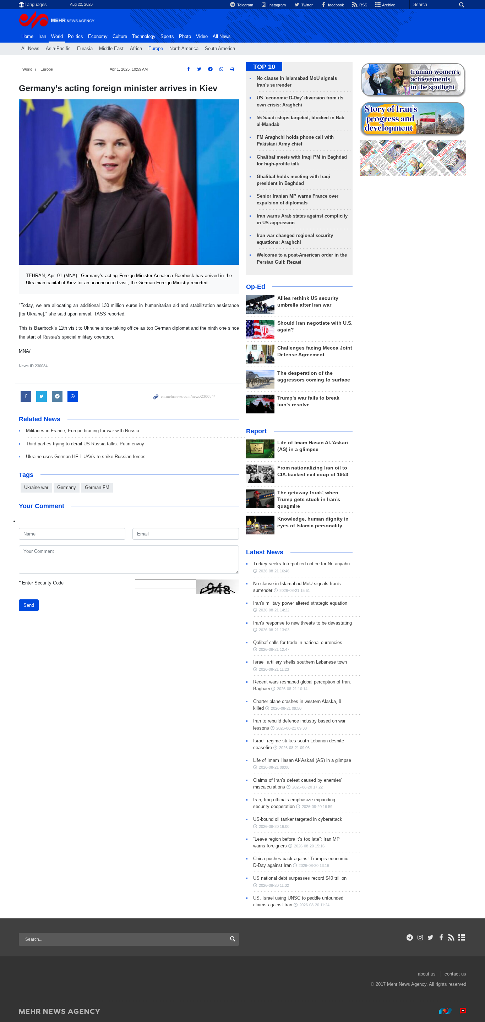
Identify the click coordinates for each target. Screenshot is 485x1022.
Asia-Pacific (58, 48)
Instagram (276, 5)
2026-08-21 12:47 (274, 649)
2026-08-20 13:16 (314, 865)
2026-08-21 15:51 (294, 590)
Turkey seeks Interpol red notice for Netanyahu (301, 563)
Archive (388, 5)
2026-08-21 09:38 (291, 728)
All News (30, 48)
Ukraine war (36, 487)
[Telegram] (409, 937)
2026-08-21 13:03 (274, 630)
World (57, 36)
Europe (155, 48)
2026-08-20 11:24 (314, 905)
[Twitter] (430, 937)
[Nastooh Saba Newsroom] (442, 1011)
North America (183, 48)
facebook (335, 5)
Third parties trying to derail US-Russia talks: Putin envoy (85, 443)
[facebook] (440, 937)
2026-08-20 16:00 (274, 826)
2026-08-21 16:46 (274, 571)
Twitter (306, 5)
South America (220, 48)
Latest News (264, 552)
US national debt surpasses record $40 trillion (300, 878)
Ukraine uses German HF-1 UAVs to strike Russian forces (86, 456)
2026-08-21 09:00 (274, 767)
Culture (120, 36)
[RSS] (451, 937)
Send (28, 605)
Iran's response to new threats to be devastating (302, 623)
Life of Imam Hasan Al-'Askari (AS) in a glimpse (302, 760)
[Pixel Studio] (459, 1011)
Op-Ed (255, 286)
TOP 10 (264, 66)
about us (427, 974)
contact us (455, 974)
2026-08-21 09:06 (294, 748)
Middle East (111, 48)
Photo (185, 36)
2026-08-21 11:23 (274, 669)
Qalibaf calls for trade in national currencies (297, 642)
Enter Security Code (41, 583)
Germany (66, 487)
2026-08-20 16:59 (317, 806)
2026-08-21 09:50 (286, 708)
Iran (42, 36)
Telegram (244, 5)
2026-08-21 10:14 (292, 689)
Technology (144, 36)
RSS (362, 5)
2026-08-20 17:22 (307, 787)
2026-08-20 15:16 (309, 846)
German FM (97, 487)
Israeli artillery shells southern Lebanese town (300, 662)
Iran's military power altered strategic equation (300, 603)
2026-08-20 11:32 (274, 885)
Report (256, 431)
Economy (98, 36)
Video (202, 36)
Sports (167, 36)
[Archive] (461, 937)
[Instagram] (420, 937)
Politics (75, 36)
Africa (136, 48)
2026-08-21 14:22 (274, 610)
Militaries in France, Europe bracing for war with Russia (82, 430)
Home (27, 36)
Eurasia (85, 48)
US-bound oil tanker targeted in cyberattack (297, 819)
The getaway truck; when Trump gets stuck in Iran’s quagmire (308, 499)
